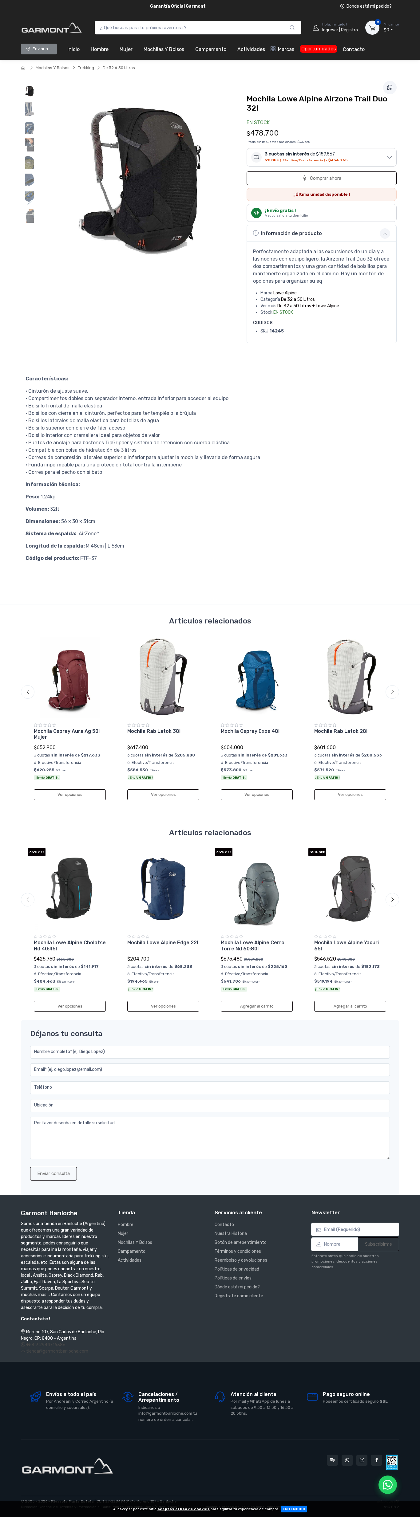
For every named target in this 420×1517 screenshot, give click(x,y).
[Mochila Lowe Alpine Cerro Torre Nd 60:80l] (257, 889)
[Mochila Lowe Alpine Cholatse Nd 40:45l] (70, 889)
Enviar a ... (42, 48)
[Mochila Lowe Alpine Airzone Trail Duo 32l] (29, 91)
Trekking (86, 67)
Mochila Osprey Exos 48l (250, 731)
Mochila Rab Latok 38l (153, 731)
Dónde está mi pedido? (237, 1287)
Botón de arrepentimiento (241, 1242)
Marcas (286, 49)
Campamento (210, 49)
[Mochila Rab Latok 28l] (350, 677)
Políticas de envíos (233, 1278)
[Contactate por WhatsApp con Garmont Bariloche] (347, 1460)
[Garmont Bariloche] (51, 27)
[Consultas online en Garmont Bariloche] (332, 1460)
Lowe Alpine (285, 293)
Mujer (126, 49)
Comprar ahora (325, 178)
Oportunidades (318, 49)
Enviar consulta (53, 1173)
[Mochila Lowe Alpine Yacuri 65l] (350, 889)
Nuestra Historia (231, 1233)
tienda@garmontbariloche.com (56, 1351)
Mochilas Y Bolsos (164, 49)
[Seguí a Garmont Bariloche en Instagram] (361, 1460)
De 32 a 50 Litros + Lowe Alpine (308, 306)
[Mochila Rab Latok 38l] (163, 677)
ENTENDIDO (294, 1509)
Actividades (251, 49)
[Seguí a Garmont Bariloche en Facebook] (376, 1460)
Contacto (354, 49)
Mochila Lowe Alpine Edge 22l (162, 942)
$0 (391, 27)
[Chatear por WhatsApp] (387, 1485)
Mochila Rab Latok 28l (340, 731)
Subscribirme (378, 1244)
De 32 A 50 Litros (119, 67)
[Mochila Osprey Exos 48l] (257, 677)
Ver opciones (69, 794)
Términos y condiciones (238, 1251)
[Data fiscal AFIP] (392, 1462)
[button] (322, 157)
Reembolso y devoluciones (241, 1260)
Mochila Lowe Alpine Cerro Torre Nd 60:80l (252, 945)
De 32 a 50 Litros (298, 299)
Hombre (100, 49)
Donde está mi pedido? (369, 6)
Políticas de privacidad (237, 1269)
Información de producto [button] (291, 233)
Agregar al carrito (257, 1006)
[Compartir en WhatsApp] (390, 87)
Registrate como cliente (239, 1296)
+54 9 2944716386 (45, 1344)
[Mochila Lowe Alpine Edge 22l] (163, 889)
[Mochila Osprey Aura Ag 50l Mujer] (70, 677)
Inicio (73, 49)
